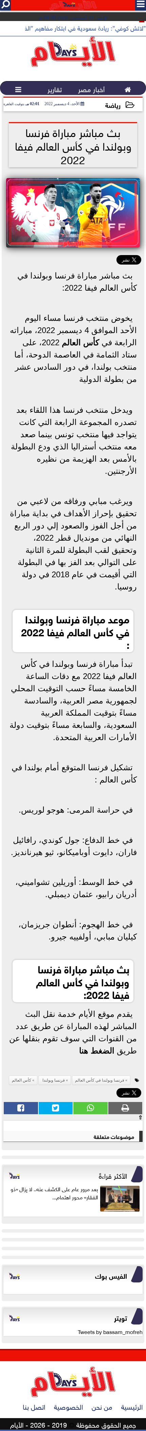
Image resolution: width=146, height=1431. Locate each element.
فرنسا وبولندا (53, 1080)
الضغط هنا (96, 1050)
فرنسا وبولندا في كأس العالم (99, 1080)
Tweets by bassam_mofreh (110, 1331)
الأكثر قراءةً (113, 1175)
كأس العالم (82, 342)
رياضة (113, 104)
